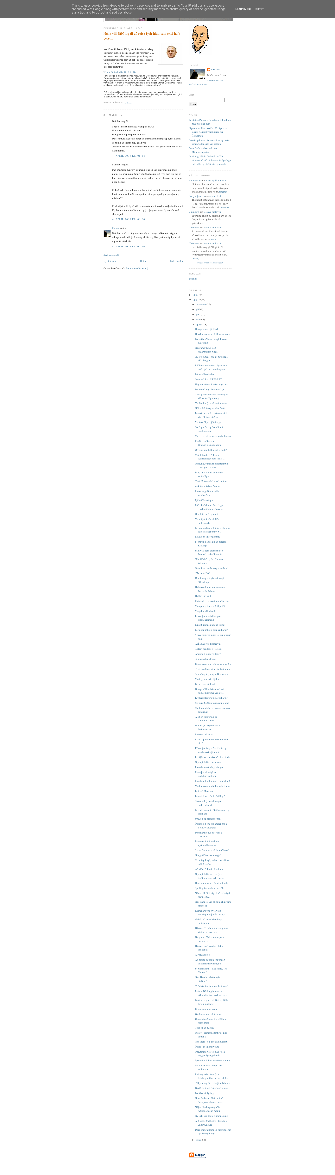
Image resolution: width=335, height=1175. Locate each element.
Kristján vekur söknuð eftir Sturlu (212, 757)
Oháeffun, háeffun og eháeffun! (211, 568)
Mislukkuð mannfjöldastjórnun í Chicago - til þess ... (212, 465)
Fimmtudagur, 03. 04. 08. (120, 72)
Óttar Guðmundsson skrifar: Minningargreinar (203, 150)
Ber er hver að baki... (206, 684)
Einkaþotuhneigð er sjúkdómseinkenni (206, 774)
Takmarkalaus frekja (205, 659)
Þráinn (115, 228)
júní (198, 314)
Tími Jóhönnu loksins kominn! (211, 481)
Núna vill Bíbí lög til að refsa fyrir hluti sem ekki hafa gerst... (142, 35)
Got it (259, 9)
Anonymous (195, 180)
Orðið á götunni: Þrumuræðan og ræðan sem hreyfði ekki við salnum (209, 142)
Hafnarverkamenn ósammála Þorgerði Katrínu (210, 589)
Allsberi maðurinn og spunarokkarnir (206, 718)
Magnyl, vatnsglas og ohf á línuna (213, 436)
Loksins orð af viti (204, 734)
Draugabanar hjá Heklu (207, 329)
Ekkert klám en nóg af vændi (210, 624)
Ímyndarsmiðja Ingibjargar (209, 767)
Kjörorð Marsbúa (204, 791)
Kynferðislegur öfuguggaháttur (211, 697)
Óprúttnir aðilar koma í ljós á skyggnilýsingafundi (210, 1053)
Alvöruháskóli (202, 954)
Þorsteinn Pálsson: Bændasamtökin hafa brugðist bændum (210, 122)
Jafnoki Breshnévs (204, 374)
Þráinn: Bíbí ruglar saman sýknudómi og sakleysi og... (211, 993)
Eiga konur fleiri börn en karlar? (211, 629)
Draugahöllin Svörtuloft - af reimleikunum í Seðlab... (209, 691)
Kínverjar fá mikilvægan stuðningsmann (208, 618)
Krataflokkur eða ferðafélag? (210, 796)
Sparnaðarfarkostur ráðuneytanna (212, 1060)
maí (198, 319)
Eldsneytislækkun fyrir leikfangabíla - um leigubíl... (211, 1076)
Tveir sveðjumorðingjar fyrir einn (212, 669)
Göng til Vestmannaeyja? (208, 855)
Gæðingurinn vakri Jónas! (208, 1014)
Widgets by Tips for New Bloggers (210, 262)
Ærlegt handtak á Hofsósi (208, 648)
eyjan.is (193, 278)
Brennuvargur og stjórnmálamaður (213, 664)
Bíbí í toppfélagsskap (206, 1009)
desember (201, 304)
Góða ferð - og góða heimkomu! (211, 1041)
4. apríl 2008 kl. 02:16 (128, 246)
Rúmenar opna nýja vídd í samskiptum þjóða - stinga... (211, 912)
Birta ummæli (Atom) (137, 268)
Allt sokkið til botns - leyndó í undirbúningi (211, 1122)
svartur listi (215, 196)
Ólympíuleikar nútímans (208, 762)
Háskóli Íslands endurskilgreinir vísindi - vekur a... (212, 930)
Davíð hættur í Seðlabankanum (211, 1088)
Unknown (194, 211)
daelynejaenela (197, 196)
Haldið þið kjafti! (204, 596)
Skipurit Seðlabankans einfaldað (212, 702)
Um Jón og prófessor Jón (208, 818)
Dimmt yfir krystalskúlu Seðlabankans (207, 727)
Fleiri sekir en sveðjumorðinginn (212, 601)
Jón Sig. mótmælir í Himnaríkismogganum (208, 442)
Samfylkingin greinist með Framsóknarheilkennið (209, 552)
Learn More (243, 9)
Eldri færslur (176, 261)
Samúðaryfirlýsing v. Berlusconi (212, 674)
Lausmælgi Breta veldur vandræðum (207, 493)
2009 (196, 295)
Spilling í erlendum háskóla (209, 888)
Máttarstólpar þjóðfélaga (208, 422)
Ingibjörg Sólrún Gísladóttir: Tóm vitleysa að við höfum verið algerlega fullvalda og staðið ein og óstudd (210, 160)
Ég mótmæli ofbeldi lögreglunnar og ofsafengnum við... (212, 529)
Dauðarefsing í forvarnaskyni (210, 389)
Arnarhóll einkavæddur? (208, 653)
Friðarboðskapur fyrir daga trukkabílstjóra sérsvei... (209, 507)
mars (198, 1139)
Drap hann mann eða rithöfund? (211, 883)
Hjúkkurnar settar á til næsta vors (212, 334)
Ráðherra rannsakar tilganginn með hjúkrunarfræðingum (211, 367)
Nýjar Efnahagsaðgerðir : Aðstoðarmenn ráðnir (208, 1109)
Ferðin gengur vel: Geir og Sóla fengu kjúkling (211, 1002)
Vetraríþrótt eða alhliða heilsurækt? (207, 521)
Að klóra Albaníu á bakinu (209, 869)
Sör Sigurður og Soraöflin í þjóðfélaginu (209, 429)
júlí (198, 309)
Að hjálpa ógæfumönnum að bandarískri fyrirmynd (210, 961)
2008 (196, 300)
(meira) (223, 191)
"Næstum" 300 (202, 573)
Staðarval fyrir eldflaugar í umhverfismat (208, 803)
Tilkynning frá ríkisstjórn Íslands (212, 1083)
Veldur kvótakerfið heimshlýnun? (212, 786)
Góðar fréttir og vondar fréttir (210, 408)
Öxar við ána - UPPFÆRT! (209, 379)
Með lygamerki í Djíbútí (207, 679)
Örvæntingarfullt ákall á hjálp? (211, 450)
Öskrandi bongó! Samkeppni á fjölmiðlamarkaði (211, 825)
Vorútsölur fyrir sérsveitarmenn (211, 403)
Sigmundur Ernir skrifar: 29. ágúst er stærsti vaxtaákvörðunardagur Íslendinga (208, 131)
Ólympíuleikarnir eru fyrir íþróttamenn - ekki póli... (209, 876)
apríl (198, 324)
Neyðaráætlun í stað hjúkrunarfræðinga (206, 349)
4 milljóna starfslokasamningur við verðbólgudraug (211, 396)
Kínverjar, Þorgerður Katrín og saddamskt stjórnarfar (211, 750)
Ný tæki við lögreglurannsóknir (211, 1115)
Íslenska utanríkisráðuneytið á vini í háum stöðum (211, 415)
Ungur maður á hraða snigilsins (211, 384)
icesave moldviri (212, 211)
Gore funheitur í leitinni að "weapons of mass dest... (209, 1100)
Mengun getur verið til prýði (210, 606)
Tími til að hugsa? (204, 1027)
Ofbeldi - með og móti (206, 514)
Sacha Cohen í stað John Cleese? (212, 850)
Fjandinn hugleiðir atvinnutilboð (212, 781)
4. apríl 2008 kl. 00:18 (128, 155)
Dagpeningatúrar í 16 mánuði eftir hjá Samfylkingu (213, 1131)
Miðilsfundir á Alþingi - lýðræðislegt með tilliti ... (209, 456)
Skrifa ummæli (111, 255)
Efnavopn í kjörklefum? (207, 536)
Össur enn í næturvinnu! (207, 1046)
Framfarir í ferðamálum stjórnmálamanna (207, 843)
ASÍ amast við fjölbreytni (208, 643)
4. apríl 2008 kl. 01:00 (128, 219)
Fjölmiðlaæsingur (204, 500)
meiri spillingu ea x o (217, 180)
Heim (143, 261)
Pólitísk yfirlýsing (204, 1093)
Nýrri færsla (110, 261)
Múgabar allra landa (205, 611)
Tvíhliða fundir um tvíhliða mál (211, 986)
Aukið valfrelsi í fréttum (207, 486)
